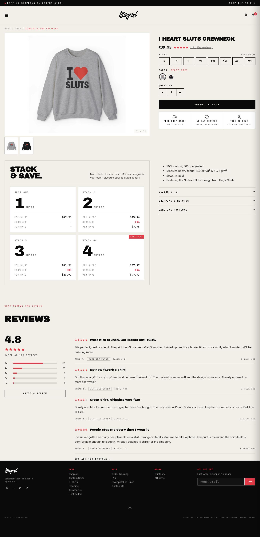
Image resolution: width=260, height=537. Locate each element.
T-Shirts (73, 482)
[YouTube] (20, 488)
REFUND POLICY (190, 518)
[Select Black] (171, 77)
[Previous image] (10, 84)
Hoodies (74, 486)
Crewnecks (75, 490)
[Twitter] (26, 488)
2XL (213, 61)
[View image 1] (11, 145)
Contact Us (118, 486)
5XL (250, 61)
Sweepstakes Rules (123, 482)
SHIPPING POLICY (208, 518)
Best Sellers (75, 494)
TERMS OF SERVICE (228, 518)
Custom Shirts (77, 478)
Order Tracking (120, 474)
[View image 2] (26, 145)
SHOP (18, 29)
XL (201, 61)
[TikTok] (13, 488)
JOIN (250, 482)
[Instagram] (7, 488)
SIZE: (163, 54)
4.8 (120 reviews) (201, 47)
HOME (7, 29)
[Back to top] (130, 508)
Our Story (160, 474)
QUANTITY (165, 85)
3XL (225, 61)
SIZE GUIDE (248, 55)
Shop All (73, 474)
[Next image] (143, 84)
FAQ (114, 478)
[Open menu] (6, 15)
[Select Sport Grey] (162, 77)
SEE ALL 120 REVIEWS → (93, 459)
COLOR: (173, 70)
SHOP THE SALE (240, 3)
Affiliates (160, 478)
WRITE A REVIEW (35, 393)
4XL (237, 61)
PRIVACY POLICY (247, 518)
